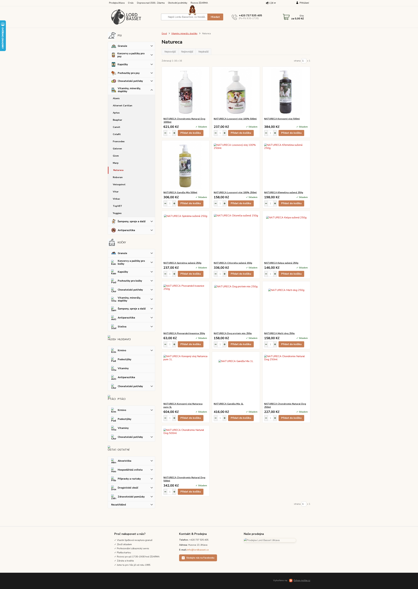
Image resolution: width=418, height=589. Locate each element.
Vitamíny (123, 368)
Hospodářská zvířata (130, 469)
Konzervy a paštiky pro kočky (131, 262)
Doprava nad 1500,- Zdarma (151, 2)
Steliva (122, 326)
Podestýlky (124, 359)
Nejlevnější (187, 51)
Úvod (164, 33)
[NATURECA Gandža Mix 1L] (236, 377)
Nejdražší (203, 51)
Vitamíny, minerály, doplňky (129, 90)
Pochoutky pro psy (129, 73)
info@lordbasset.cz (198, 549)
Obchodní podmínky (177, 2)
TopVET (117, 206)
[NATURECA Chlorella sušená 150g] (236, 236)
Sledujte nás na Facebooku (198, 557)
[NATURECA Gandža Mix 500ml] (185, 165)
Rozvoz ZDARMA (199, 2)
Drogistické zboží (128, 487)
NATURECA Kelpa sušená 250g (281, 262)
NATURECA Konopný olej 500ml (282, 118)
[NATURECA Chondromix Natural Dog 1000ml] (185, 92)
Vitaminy (123, 428)
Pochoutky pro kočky (130, 280)
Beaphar (117, 119)
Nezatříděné (118, 504)
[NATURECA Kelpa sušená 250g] (286, 236)
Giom (116, 155)
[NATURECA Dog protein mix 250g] (236, 306)
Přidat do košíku (190, 133)
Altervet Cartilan (122, 105)
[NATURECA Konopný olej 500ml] (286, 92)
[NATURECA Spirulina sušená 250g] (185, 236)
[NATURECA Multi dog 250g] (286, 306)
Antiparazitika (126, 230)
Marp (116, 163)
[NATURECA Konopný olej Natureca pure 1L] (185, 377)
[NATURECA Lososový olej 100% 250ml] (236, 165)
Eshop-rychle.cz (302, 580)
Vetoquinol (119, 184)
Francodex (119, 141)
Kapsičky (123, 64)
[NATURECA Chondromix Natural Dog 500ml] (185, 450)
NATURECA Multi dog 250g (279, 333)
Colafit (117, 134)
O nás (131, 2)
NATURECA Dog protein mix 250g (233, 333)
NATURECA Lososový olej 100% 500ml (235, 118)
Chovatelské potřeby (130, 81)
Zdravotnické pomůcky (131, 496)
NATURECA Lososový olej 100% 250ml (235, 192)
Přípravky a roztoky (129, 478)
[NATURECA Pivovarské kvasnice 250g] (185, 306)
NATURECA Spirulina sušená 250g (182, 262)
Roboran (118, 177)
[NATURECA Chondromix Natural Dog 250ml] (286, 377)
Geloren (117, 148)
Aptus (116, 112)
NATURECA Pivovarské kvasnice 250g (184, 333)
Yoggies (117, 213)
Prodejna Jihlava (117, 2)
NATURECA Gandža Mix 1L (228, 403)
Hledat (215, 17)
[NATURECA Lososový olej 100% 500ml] (236, 92)
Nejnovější (170, 51)
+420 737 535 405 (250, 15)
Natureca (118, 170)
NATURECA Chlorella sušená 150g (233, 262)
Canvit (116, 127)
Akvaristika (124, 460)
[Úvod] (133, 17)
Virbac (116, 198)
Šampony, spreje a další (131, 221)
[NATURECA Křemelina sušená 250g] (286, 165)
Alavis (116, 98)
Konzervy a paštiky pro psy (131, 55)
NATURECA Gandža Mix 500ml (180, 192)
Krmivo (122, 350)
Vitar (116, 191)
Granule (122, 46)
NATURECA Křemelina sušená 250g (283, 192)
